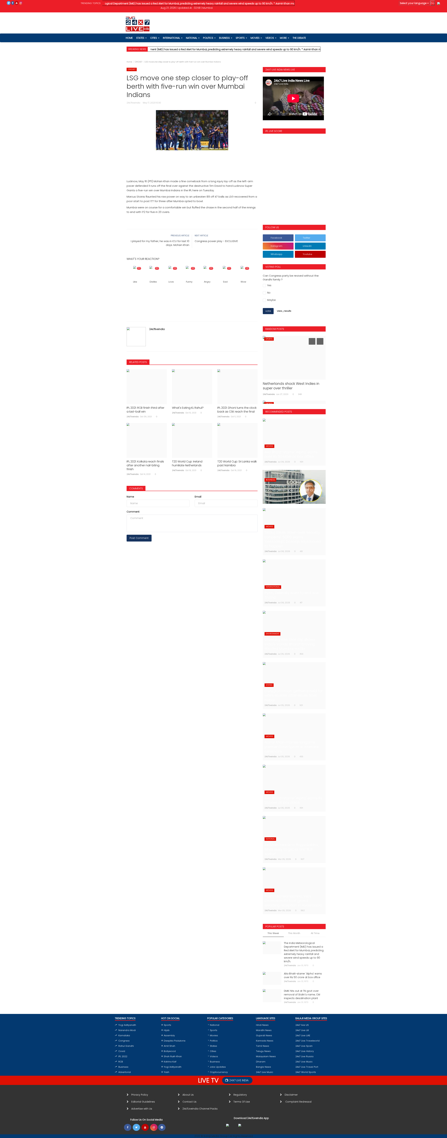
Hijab (167, 1030)
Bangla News (263, 1067)
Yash (166, 1072)
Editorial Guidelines (143, 1101)
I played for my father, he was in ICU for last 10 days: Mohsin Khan (160, 243)
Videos (270, 38)
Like (135, 281)
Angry (207, 281)
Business (123, 1067)
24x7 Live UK (302, 1030)
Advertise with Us (141, 1108)
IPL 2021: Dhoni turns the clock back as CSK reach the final (237, 410)
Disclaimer (292, 1094)
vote (268, 311)
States (140, 38)
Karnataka (124, 1035)
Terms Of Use (242, 1101)
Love (171, 281)
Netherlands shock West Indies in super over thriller (291, 385)
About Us (188, 1094)
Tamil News (262, 1046)
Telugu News (263, 1051)
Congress (124, 1040)
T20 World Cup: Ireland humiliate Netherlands (187, 463)
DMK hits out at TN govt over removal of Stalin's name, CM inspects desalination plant (302, 994)
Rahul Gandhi (126, 1046)
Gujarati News (264, 1035)
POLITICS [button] (208, 38)
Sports (167, 1025)
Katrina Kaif (170, 1061)
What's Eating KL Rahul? (188, 408)
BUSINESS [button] (224, 38)
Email (198, 496)
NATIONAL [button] (192, 38)
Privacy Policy (139, 1094)
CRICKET (138, 61)
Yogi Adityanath (127, 1025)
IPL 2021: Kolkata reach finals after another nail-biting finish (145, 465)
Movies (214, 1035)
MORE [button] (283, 38)
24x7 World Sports (305, 1072)
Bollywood (170, 1051)
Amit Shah (169, 1046)
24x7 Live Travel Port (306, 1067)
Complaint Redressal (299, 1101)
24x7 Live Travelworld (307, 1040)
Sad (225, 281)
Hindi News (262, 1025)
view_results (284, 311)
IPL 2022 (122, 1056)
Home (129, 61)
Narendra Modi (127, 1030)
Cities (154, 38)
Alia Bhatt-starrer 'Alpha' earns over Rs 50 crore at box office (303, 975)
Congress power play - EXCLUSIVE (216, 241)
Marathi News (264, 1030)
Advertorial (124, 1072)
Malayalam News (266, 1056)
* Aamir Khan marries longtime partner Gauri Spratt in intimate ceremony (287, 3)
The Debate (299, 38)
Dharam (260, 1061)
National (214, 1025)
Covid (121, 1051)
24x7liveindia (157, 329)
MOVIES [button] (255, 38)
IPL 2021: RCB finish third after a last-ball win (145, 410)
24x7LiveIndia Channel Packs (200, 1108)
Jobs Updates (218, 1067)
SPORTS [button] (240, 38)
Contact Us (190, 1101)
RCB (120, 1061)
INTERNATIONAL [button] (172, 38)
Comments (136, 488)
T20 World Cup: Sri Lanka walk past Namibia (237, 463)
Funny (189, 281)
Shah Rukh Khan (173, 1056)
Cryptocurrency (219, 1072)
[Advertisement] (192, 161)
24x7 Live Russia (304, 1056)
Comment (133, 511)
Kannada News (264, 1040)
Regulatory (241, 1094)
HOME (129, 38)
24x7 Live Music (264, 1072)
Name (130, 496)
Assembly (169, 1035)
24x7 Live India (238, 1080)
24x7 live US (302, 1025)
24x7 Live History (304, 1051)
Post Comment (139, 538)
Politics (214, 1040)
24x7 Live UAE (302, 1035)
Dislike (153, 281)
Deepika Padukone (174, 1040)
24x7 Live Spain (304, 1046)
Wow (243, 281)
